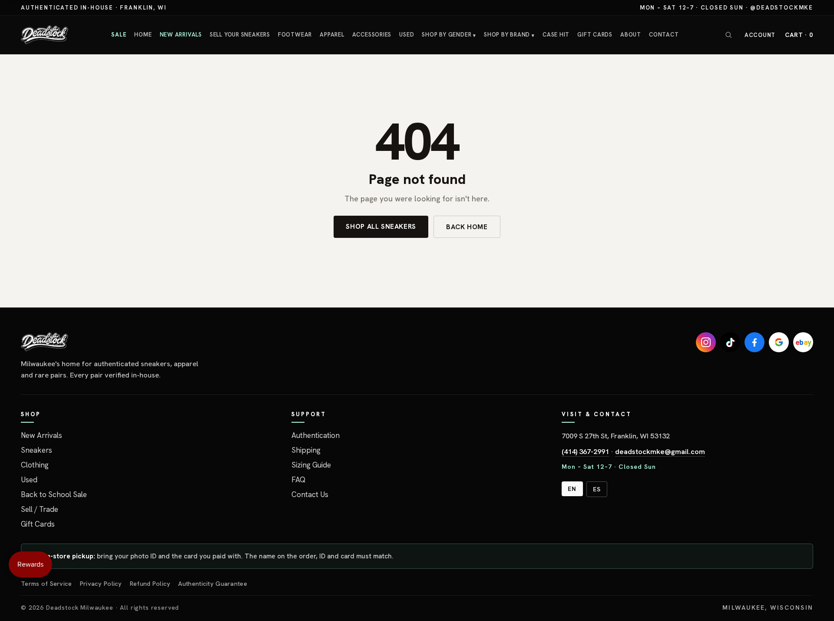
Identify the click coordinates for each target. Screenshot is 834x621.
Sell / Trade (39, 509)
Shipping (306, 450)
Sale (118, 34)
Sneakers (36, 450)
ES (597, 489)
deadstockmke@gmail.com (660, 451)
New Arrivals (181, 34)
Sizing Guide (311, 465)
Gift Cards (594, 34)
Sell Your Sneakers (240, 34)
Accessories (372, 34)
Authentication (315, 435)
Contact (663, 34)
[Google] (779, 342)
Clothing (35, 465)
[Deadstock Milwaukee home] (114, 341)
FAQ (298, 479)
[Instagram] (706, 342)
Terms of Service (46, 583)
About (630, 34)
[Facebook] (754, 342)
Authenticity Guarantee (212, 583)
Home (143, 34)
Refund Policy (150, 583)
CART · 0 (799, 35)
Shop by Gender (449, 34)
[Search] (728, 34)
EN (572, 489)
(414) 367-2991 (585, 451)
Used (406, 34)
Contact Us (309, 494)
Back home (467, 226)
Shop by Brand (509, 34)
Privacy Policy (101, 583)
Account (760, 35)
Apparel (332, 34)
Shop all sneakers (381, 226)
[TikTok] (730, 342)
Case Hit (556, 34)
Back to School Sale (54, 494)
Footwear (295, 34)
